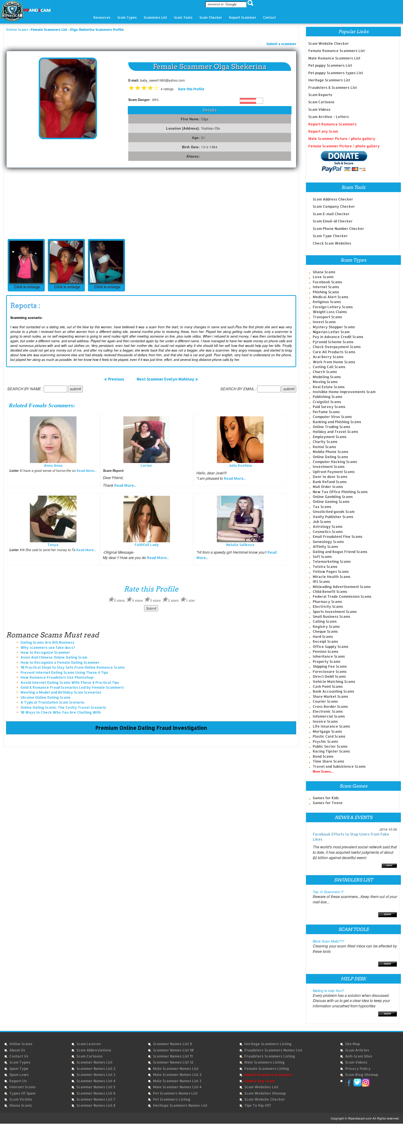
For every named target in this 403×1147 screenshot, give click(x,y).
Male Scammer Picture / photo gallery (341, 138)
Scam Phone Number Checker (338, 228)
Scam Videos (319, 109)
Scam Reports (320, 95)
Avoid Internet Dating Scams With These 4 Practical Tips (70, 682)
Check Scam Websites (332, 243)
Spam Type (18, 1068)
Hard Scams (323, 636)
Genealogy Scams (328, 541)
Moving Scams (325, 382)
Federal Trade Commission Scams (342, 596)
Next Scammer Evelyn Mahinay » (167, 379)
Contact (269, 17)
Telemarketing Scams (332, 561)
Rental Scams (324, 447)
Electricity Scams (328, 606)
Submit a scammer (281, 44)
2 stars (173, 600)
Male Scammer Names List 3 (177, 1081)
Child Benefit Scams (330, 591)
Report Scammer (242, 17)
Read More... (86, 471)
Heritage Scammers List (329, 80)
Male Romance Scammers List (334, 58)
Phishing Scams (326, 292)
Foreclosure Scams (330, 671)
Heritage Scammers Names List (180, 1105)
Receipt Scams (325, 641)
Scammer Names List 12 (173, 1062)
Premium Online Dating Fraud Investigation (151, 727)
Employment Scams (330, 437)
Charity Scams (325, 441)
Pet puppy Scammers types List (335, 73)
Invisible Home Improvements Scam (344, 392)
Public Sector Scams (330, 746)
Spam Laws (19, 1074)
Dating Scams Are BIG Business (47, 642)
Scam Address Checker (333, 199)
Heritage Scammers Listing (268, 1044)
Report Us (18, 1081)
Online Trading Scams (331, 427)
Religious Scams (327, 302)
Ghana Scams (324, 272)
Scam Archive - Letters (328, 116)
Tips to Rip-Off (257, 1105)
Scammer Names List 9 (172, 1044)
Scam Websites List (261, 1087)
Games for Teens (328, 803)
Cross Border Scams (330, 706)
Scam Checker (210, 17)
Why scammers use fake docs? (48, 647)
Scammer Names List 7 (95, 1099)
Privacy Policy (358, 1068)
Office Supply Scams (330, 646)
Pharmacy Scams (327, 601)
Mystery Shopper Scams (334, 327)
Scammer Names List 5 (95, 1087)
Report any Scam (323, 131)
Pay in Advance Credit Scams (338, 337)
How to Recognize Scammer (45, 652)
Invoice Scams (325, 721)
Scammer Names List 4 (95, 1081)
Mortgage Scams (327, 731)
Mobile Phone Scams (330, 451)
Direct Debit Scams (329, 676)
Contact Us (18, 1056)
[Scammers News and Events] (389, 865)
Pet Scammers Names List (175, 1093)
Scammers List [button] (155, 17)
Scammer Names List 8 (95, 1105)
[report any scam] (337, 162)
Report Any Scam (259, 1081)
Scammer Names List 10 (173, 1050)
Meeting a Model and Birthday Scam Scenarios (61, 692)
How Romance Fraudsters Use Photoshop (57, 677)
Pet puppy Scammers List (330, 65)
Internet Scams (326, 287)
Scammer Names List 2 (95, 1068)
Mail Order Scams (328, 486)
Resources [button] (101, 17)
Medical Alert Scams (330, 297)
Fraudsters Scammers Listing (269, 1056)
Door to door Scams (330, 476)
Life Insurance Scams (331, 726)
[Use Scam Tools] (387, 963)
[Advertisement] (41, 203)
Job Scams (322, 521)
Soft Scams (322, 556)
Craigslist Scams (327, 402)
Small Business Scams (331, 616)
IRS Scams (321, 581)
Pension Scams (325, 651)
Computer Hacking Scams (335, 461)
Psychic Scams (325, 741)
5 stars (119, 600)
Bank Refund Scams (330, 482)
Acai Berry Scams (328, 357)
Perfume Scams (326, 412)
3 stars (155, 600)
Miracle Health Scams (332, 576)
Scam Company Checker (334, 206)
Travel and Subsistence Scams (339, 766)
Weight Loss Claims (330, 312)
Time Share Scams (328, 761)
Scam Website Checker (328, 43)
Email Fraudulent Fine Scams (337, 536)
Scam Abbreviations (93, 1050)
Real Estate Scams (329, 387)
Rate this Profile (191, 89)
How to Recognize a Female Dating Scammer (60, 662)
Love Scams (323, 277)
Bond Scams (323, 756)
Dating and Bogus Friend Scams (340, 551)
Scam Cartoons (321, 102)
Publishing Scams (327, 396)
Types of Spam (22, 1093)
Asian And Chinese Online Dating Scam (54, 657)
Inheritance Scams (329, 656)
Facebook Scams (327, 282)
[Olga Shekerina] (68, 98)
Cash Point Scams (328, 686)
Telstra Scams (325, 566)
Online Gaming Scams (331, 501)
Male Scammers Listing (264, 1062)
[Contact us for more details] (387, 1014)
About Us (17, 1050)
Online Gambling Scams (333, 496)
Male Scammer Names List (175, 1068)
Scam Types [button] (127, 17)
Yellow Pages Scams (331, 571)
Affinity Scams (325, 546)
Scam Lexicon (88, 1044)
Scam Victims (20, 1099)
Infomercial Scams (329, 716)
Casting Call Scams (329, 367)
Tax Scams (322, 506)
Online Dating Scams (330, 457)
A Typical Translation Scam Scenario (52, 702)
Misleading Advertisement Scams (342, 586)
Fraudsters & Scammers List (332, 87)
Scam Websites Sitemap (265, 1093)
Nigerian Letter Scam (331, 332)
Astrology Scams (328, 526)
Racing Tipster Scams (331, 751)
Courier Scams (325, 701)
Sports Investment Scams (335, 611)
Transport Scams (327, 317)
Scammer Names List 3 (95, 1074)
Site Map (352, 1044)
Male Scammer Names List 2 (177, 1074)
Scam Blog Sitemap (361, 1074)
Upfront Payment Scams (334, 472)
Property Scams (326, 661)
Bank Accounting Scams (333, 691)
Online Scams (17, 29)
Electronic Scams (328, 711)
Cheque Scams (325, 631)
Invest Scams (324, 322)
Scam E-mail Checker (331, 214)
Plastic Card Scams (329, 736)
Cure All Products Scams (334, 352)
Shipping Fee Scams (330, 666)
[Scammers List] (387, 914)
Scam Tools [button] (183, 17)
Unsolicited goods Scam (333, 511)
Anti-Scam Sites (358, 1056)
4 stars (137, 600)
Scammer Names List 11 (173, 1056)
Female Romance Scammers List (336, 50)
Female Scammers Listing (266, 1068)
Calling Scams (325, 621)
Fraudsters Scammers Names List (273, 1050)
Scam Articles (357, 1050)
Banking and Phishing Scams (337, 422)
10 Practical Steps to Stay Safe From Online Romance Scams (73, 667)
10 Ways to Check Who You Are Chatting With (61, 712)
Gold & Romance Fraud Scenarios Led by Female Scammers (72, 687)
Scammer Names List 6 (95, 1093)
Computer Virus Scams (332, 417)
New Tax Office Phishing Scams (340, 492)
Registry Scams (326, 626)
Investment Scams (329, 466)
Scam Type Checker (330, 236)
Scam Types (19, 1062)
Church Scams (325, 372)
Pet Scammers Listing (171, 1099)
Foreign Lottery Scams (333, 307)
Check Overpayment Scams (337, 347)
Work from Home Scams (334, 362)
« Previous (114, 379)
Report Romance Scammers (332, 124)
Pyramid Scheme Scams (333, 342)
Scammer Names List (94, 1062)
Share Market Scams (330, 696)
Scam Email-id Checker (333, 221)
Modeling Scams (327, 377)
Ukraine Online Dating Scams (46, 697)
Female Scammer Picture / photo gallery (344, 146)
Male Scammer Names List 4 (177, 1087)
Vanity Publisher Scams (333, 517)
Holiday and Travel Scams (335, 431)
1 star (190, 600)
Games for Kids (326, 798)
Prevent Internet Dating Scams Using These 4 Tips (64, 672)
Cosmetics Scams (328, 531)
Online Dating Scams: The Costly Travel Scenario (63, 707)
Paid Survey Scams (329, 406)
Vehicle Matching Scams (334, 681)
